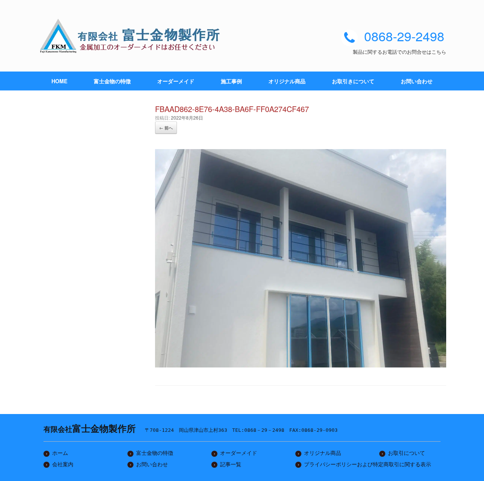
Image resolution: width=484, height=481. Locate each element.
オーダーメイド (175, 81)
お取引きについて (353, 81)
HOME (59, 81)
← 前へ (166, 128)
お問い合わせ (417, 81)
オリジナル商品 (287, 81)
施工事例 (231, 81)
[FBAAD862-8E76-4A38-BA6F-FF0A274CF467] (300, 364)
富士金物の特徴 (112, 81)
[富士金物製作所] (132, 35)
